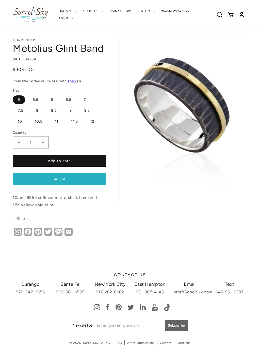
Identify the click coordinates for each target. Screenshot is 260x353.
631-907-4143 (150, 292)
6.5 (68, 99)
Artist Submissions (140, 343)
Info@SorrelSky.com (192, 292)
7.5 (20, 110)
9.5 (87, 110)
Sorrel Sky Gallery (96, 343)
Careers (165, 343)
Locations (183, 343)
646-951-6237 (229, 292)
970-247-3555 (30, 292)
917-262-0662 (110, 292)
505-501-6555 (70, 292)
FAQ (119, 343)
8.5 (54, 110)
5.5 (35, 99)
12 (92, 121)
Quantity (19, 133)
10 (20, 121)
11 (56, 121)
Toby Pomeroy (24, 40)
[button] (66, 10)
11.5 (74, 121)
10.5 (38, 121)
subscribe (176, 325)
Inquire (59, 179)
